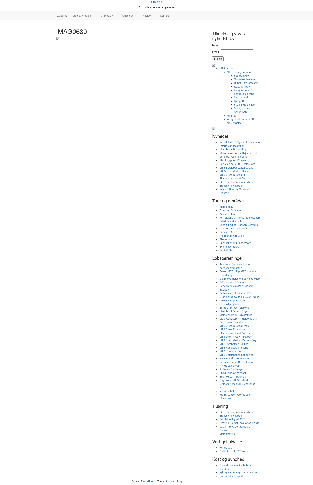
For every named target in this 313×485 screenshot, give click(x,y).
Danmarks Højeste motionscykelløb (240, 278)
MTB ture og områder (239, 72)
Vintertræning (227, 434)
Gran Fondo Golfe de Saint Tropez (239, 297)
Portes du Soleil (228, 232)
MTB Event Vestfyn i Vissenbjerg (238, 340)
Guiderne (61, 15)
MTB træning (234, 123)
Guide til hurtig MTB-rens (234, 451)
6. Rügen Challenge (231, 369)
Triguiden (147, 15)
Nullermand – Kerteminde (234, 358)
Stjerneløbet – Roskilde (233, 376)
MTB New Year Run (231, 351)
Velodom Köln (227, 391)
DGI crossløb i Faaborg (233, 282)
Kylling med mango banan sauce (238, 472)
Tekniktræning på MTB (232, 419)
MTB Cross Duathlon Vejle (235, 326)
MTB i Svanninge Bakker (234, 344)
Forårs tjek (226, 447)
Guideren (156, 2)
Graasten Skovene (244, 79)
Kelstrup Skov (242, 86)
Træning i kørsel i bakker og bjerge (239, 423)
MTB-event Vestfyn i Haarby (236, 171)
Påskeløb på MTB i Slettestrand (238, 164)
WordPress (149, 481)
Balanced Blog (173, 481)
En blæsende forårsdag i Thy (236, 293)
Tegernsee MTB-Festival (234, 380)
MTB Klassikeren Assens (234, 347)
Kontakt (164, 15)
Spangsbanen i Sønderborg (242, 110)
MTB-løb (232, 115)
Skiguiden (128, 15)
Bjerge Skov (241, 101)
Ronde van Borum (230, 365)
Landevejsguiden (83, 15)
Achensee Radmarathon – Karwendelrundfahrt (235, 266)
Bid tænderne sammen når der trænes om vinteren (237, 183)
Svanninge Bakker (244, 104)
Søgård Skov (241, 75)
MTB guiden (107, 15)
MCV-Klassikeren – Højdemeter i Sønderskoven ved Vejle (238, 154)
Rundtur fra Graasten (246, 83)
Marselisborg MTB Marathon (236, 315)
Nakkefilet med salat (231, 476)
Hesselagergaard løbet (233, 300)
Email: (216, 52)
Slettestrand (241, 97)
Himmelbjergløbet (230, 304)
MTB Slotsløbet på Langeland (236, 167)
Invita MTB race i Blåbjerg (234, 307)
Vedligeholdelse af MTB (240, 119)
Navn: (216, 45)
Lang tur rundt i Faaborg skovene (244, 92)
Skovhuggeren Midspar (233, 160)
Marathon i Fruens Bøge (233, 149)
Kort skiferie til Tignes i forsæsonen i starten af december (240, 144)
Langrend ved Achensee (234, 228)
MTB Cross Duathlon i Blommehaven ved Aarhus (235, 176)
